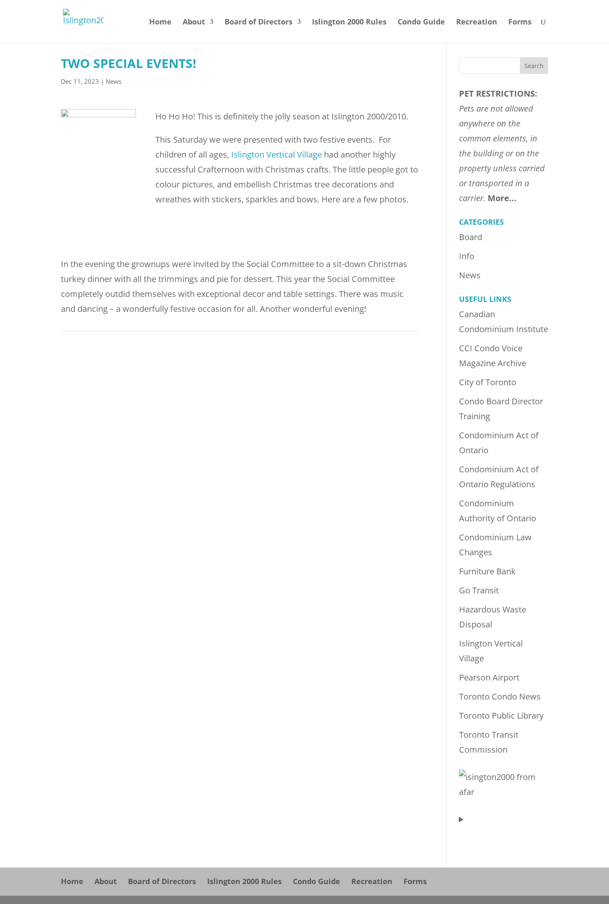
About (194, 23)
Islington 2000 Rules (349, 23)
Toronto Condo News (500, 696)
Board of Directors (258, 23)
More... (502, 198)
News (113, 81)
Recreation (476, 23)
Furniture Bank (487, 571)
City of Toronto (487, 382)
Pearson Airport (489, 677)
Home (160, 23)
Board (470, 237)
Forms (520, 23)
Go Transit (479, 590)
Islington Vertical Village (276, 154)
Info (466, 256)
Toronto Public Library (501, 715)
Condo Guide (421, 23)
